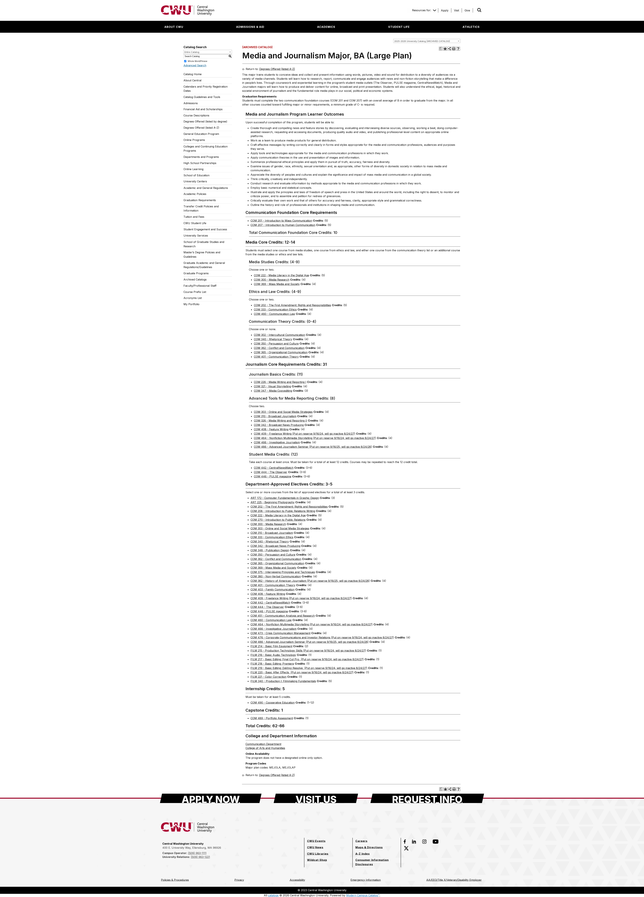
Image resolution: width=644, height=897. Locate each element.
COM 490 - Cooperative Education (273, 702)
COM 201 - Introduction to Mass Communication (281, 220)
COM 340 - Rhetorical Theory (273, 339)
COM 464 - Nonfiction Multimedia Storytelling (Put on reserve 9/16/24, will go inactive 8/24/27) (315, 438)
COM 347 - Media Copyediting (273, 390)
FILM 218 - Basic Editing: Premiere (272, 663)
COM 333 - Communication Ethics (275, 309)
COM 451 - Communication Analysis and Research (283, 615)
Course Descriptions (196, 115)
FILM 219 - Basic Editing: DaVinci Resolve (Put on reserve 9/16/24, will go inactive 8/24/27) (309, 668)
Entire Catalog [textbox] (191, 52)
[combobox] (426, 41)
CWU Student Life (194, 223)
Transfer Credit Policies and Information (201, 208)
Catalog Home (192, 74)
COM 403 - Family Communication (272, 589)
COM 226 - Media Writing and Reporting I (280, 382)
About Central (192, 80)
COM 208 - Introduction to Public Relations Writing (283, 511)
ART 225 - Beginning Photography (272, 502)
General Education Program (201, 134)
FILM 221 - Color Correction (268, 676)
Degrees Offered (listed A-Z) (201, 127)
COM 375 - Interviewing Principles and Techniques (283, 572)
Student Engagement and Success (205, 229)
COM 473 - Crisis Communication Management (280, 633)
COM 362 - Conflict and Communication (279, 348)
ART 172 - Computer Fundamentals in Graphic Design (285, 498)
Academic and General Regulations (205, 188)
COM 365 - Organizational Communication (281, 352)
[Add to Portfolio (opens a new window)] (445, 48)
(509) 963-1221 (200, 857)
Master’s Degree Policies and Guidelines (201, 254)
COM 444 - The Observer (270, 472)
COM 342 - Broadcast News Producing (279, 425)
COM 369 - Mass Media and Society (277, 284)
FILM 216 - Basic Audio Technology (273, 655)
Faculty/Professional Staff (200, 285)
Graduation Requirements (199, 200)
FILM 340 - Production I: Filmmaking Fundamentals (283, 681)
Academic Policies (194, 194)
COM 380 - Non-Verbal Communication (276, 576)
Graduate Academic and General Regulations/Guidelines (204, 265)
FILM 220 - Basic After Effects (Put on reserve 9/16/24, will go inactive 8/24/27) (302, 672)
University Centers (195, 181)
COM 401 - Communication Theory (276, 356)
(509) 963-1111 (197, 853)
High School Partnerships (199, 163)
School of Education (196, 175)
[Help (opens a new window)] (458, 48)
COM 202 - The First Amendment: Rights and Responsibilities (292, 305)
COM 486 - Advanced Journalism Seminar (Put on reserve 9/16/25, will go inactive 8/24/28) (313, 446)
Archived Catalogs (195, 279)
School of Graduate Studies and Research (203, 244)
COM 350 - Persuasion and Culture (276, 343)
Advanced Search (194, 65)
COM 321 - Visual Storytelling (272, 386)
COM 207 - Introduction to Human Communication (283, 225)
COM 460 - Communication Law (274, 314)
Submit (474, 10)
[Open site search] (479, 10)
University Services (195, 235)
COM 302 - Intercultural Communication (279, 335)
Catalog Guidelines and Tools (201, 97)
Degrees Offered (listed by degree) (205, 121)
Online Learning (193, 169)
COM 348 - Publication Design (270, 550)
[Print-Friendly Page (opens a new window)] (454, 48)
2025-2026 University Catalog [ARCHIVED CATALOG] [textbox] (422, 41)
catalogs (273, 895)
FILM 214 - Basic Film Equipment (271, 646)
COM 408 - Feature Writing (271, 429)
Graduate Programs (196, 273)
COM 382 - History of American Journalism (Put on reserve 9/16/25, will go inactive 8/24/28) (310, 580)
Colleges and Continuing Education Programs (205, 148)
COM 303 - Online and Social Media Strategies (283, 412)
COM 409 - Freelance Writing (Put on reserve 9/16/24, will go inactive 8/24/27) (304, 433)
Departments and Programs (201, 157)
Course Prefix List (194, 292)
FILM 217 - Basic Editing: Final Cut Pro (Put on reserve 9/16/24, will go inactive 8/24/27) (307, 659)
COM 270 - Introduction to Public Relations (278, 519)
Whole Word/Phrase (197, 61)
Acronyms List (192, 298)
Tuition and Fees (193, 216)
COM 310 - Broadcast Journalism (275, 416)
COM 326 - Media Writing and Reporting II (280, 420)
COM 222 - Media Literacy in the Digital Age (281, 275)
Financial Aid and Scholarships (203, 109)
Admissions (190, 103)
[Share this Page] (449, 48)
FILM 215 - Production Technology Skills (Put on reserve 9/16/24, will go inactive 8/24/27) (308, 650)
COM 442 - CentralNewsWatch (273, 467)
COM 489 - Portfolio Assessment (272, 718)
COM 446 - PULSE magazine (272, 476)
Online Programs (194, 140)
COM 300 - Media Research (271, 279)
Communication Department (263, 744)
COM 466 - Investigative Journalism (277, 442)
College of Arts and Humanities (265, 748)
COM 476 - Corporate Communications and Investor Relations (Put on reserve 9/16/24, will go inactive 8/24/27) (322, 637)
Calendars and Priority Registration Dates (205, 89)
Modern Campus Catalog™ (363, 895)
